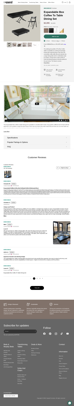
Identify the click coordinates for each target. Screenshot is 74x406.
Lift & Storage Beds (8, 366)
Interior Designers (63, 363)
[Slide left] (5, 22)
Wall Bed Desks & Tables (8, 355)
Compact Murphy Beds (7, 359)
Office (32, 350)
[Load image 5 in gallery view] (29, 45)
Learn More (6, 131)
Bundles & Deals (35, 348)
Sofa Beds (19, 383)
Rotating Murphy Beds (9, 362)
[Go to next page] (43, 278)
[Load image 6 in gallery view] (35, 45)
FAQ (60, 361)
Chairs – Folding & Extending (21, 380)
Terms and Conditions (64, 368)
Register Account (63, 378)
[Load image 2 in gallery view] (14, 45)
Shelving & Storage (35, 352)
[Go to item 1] (7, 174)
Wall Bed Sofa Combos (7, 351)
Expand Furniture (51, 398)
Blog (60, 375)
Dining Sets (20, 363)
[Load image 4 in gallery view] (24, 45)
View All (37, 288)
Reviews (61, 358)
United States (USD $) (10, 395)
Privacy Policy (62, 366)
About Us (61, 356)
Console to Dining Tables (21, 355)
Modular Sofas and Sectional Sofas (21, 375)
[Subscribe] (35, 331)
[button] (23, 2)
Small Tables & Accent (22, 360)
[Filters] (57, 168)
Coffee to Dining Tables (21, 351)
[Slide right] (38, 22)
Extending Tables (21, 358)
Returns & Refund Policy (63, 372)
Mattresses (33, 355)
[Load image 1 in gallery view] (9, 45)
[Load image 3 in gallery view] (19, 45)
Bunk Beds (6, 364)
